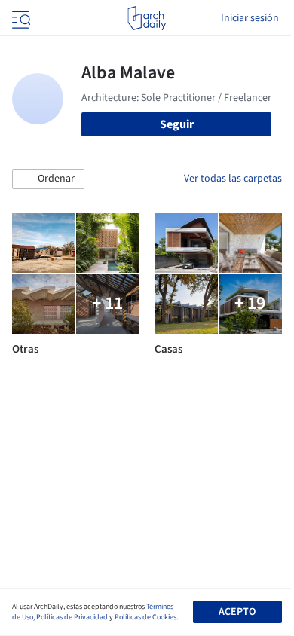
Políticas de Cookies (145, 617)
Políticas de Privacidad (72, 617)
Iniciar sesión (250, 18)
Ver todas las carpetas (233, 178)
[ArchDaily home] (146, 18)
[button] (48, 179)
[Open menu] (19, 18)
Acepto (237, 611)
